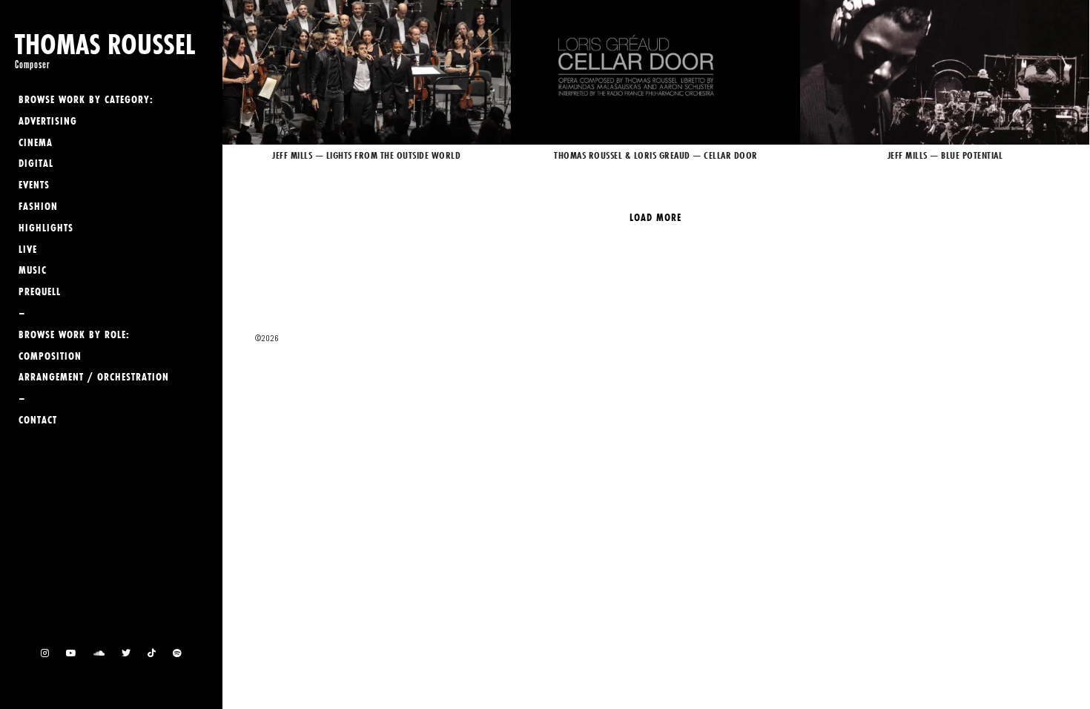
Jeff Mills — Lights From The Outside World (366, 72)
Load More (655, 217)
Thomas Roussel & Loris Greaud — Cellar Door (655, 72)
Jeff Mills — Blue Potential (944, 72)
